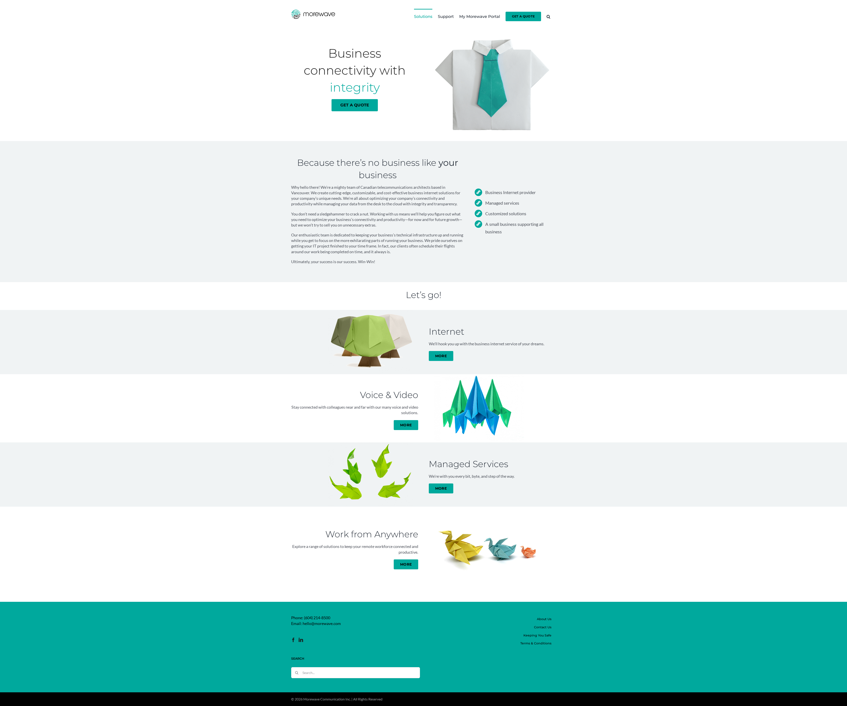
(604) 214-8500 (317, 617)
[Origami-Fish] (370, 444)
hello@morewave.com (322, 623)
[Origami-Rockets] (479, 376)
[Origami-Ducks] (488, 508)
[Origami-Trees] (370, 312)
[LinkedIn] (301, 640)
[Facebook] (293, 640)
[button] (548, 16)
